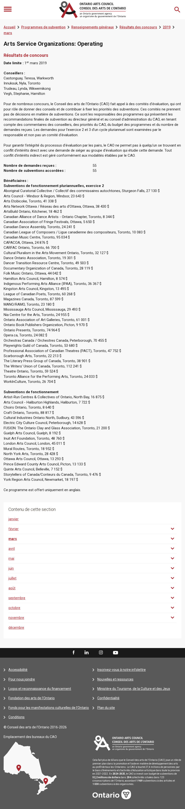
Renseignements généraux (92, 27)
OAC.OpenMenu (8, 9)
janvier (13, 519)
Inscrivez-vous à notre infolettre (121, 670)
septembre (16, 598)
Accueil (9, 27)
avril (11, 549)
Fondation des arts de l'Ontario (31, 698)
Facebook (73, 652)
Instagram (101, 652)
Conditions (16, 717)
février (13, 529)
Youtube (115, 652)
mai (11, 558)
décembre (16, 627)
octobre (14, 608)
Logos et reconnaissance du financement (39, 689)
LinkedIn (86, 652)
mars (8, 33)
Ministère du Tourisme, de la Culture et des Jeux (133, 689)
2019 (167, 27)
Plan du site (106, 708)
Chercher (177, 9)
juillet (12, 578)
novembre (16, 618)
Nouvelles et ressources (115, 679)
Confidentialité (108, 698)
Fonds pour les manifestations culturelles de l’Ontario (48, 708)
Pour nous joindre (21, 679)
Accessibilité (17, 670)
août (11, 588)
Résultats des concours (138, 27)
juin (11, 568)
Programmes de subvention (43, 27)
